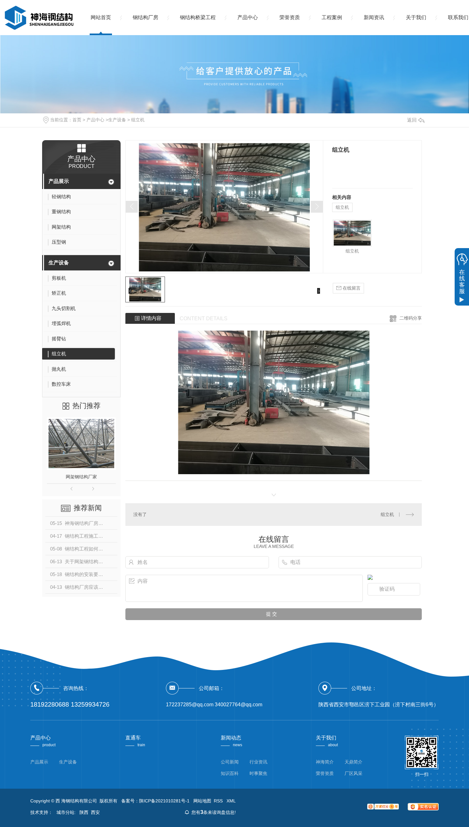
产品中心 (247, 17)
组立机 (138, 119)
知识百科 (230, 773)
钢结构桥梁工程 (198, 17)
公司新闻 (230, 761)
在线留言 (351, 288)
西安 (95, 812)
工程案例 (332, 17)
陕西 (83, 812)
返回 (412, 120)
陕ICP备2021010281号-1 (164, 800)
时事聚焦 (258, 773)
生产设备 (117, 119)
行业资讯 (258, 761)
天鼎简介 (353, 761)
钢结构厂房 (145, 17)
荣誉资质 (289, 17)
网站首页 (101, 17)
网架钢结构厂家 (81, 476)
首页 (76, 119)
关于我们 (416, 17)
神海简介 (325, 761)
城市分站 (65, 812)
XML (231, 800)
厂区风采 (353, 773)
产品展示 (58, 181)
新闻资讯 (374, 17)
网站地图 (202, 800)
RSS (219, 800)
